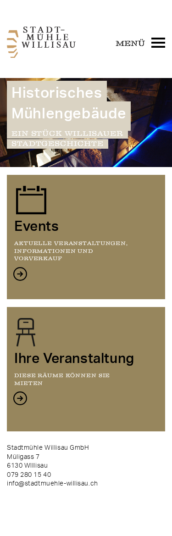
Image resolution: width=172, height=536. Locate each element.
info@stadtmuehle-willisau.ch (52, 483)
